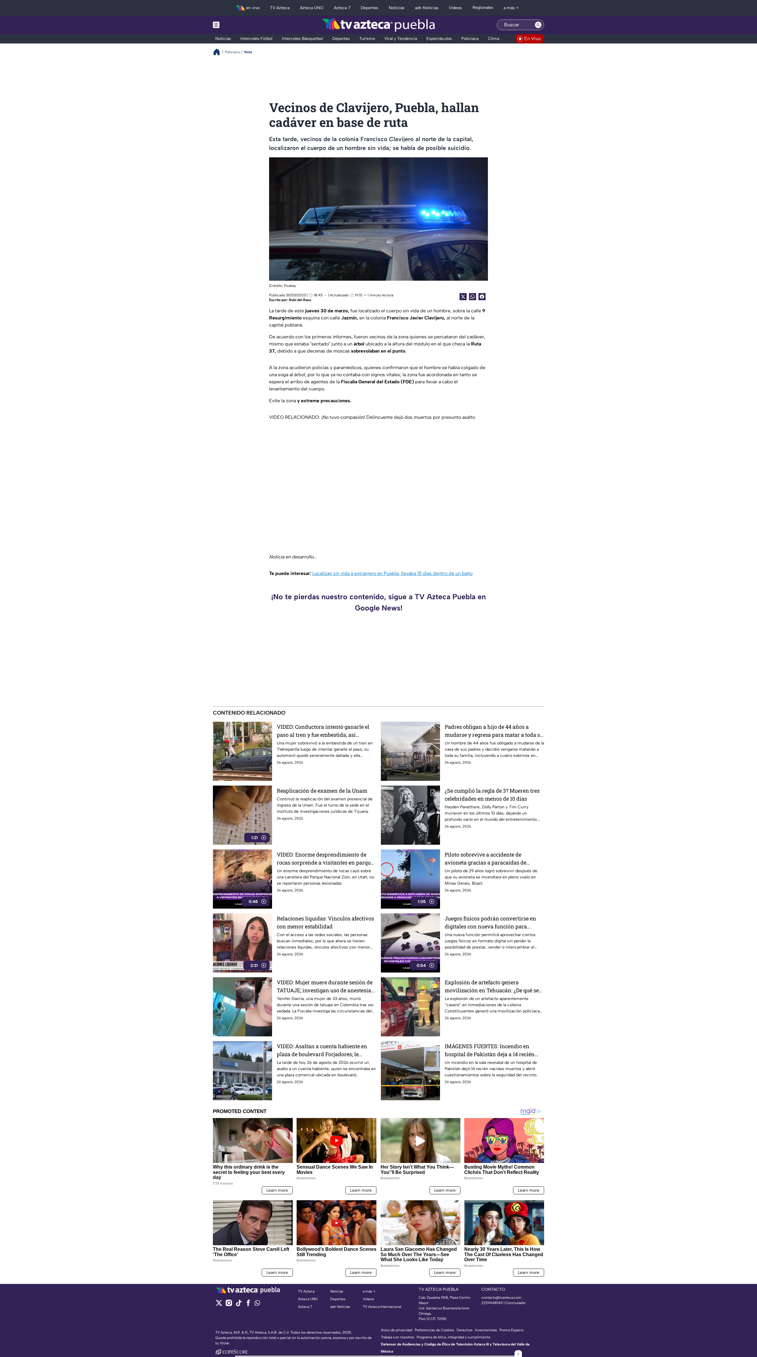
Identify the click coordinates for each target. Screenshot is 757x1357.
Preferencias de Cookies (434, 1330)
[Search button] (538, 25)
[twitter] (219, 1305)
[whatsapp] (257, 1304)
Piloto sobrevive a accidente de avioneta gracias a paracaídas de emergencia (485, 859)
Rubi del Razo (300, 300)
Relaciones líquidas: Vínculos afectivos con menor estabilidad (325, 922)
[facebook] (248, 1305)
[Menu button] (236, 25)
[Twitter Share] (463, 296)
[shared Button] (472, 296)
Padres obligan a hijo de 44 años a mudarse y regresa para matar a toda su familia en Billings (494, 731)
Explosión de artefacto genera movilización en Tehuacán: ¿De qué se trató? (492, 986)
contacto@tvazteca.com (501, 1297)
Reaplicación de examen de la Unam (322, 790)
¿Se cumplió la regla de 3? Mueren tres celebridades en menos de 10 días (492, 794)
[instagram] (228, 1305)
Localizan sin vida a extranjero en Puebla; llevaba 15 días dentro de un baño (392, 573)
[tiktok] (238, 1305)
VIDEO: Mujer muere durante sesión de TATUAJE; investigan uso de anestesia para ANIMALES (325, 986)
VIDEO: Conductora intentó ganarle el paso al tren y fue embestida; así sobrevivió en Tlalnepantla (323, 731)
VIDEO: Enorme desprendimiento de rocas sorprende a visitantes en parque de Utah (325, 859)
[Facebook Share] (482, 296)
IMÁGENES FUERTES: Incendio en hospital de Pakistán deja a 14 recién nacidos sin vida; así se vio (490, 1050)
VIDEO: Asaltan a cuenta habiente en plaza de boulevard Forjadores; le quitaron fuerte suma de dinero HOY (322, 1050)
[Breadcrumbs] (219, 52)
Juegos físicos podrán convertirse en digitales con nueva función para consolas (490, 922)
